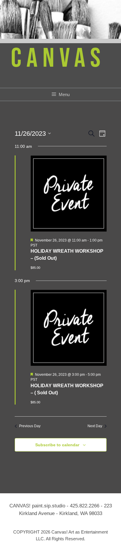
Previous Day (30, 426)
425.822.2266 (84, 506)
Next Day (95, 426)
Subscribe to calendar (57, 444)
